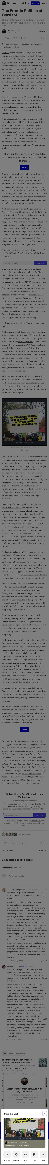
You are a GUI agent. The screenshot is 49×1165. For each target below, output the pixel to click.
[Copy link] (7, 1154)
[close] (45, 1113)
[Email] (25, 1154)
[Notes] (34, 1154)
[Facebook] (16, 1154)
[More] (43, 1154)
